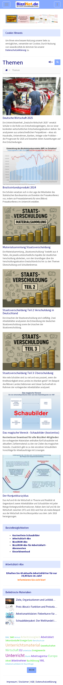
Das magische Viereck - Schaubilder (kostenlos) (31, 432)
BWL (7, 637)
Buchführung (33, 660)
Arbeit (8, 660)
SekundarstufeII (12, 640)
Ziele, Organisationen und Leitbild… (35, 599)
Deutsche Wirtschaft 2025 (18, 118)
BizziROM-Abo (19, 541)
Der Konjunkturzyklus (16, 495)
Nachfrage (28, 664)
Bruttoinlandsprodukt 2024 (19, 187)
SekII (12, 637)
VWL (42, 660)
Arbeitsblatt (47, 637)
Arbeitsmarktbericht (14, 664)
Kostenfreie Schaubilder (26, 535)
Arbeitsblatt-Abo (21, 538)
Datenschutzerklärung (15, 50)
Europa (52, 656)
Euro (30, 640)
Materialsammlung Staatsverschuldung (27, 247)
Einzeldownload (21, 551)
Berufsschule (38, 640)
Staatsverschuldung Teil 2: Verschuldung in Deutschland (28, 311)
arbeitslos (27, 650)
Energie (23, 640)
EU (20, 650)
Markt (27, 656)
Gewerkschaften (48, 645)
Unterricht (15, 655)
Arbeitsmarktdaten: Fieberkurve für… (36, 613)
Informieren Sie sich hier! (32, 579)
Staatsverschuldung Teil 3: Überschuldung (28, 373)
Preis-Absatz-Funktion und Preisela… (36, 606)
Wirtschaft (12, 650)
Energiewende (38, 650)
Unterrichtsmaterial (22, 645)
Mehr (31, 669)
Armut (17, 637)
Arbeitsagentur (39, 656)
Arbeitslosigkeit (30, 637)
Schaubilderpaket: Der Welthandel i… (36, 620)
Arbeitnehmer (18, 660)
